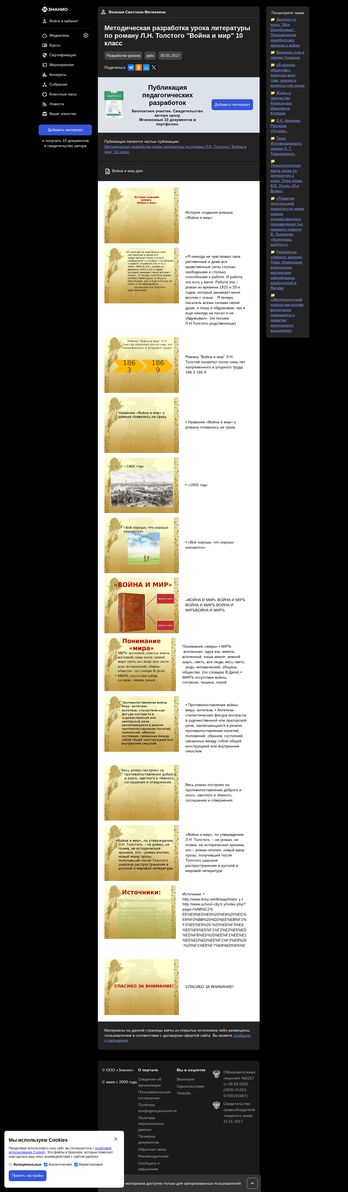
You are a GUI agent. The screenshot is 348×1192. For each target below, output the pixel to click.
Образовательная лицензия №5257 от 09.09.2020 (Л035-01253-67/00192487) (239, 1084)
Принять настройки (27, 1176)
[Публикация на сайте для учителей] (113, 105)
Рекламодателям (153, 1156)
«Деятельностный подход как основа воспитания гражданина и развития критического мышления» (287, 314)
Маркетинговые (91, 1164)
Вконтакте (185, 1079)
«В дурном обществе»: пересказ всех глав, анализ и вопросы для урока (287, 75)
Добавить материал (65, 130)
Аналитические (60, 1164)
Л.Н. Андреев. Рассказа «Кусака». (286, 126)
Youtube (184, 1093)
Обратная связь (152, 1149)
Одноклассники (190, 1086)
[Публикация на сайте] (87, 36)
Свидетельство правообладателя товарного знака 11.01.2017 (239, 1112)
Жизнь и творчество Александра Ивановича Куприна (281, 103)
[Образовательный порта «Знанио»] (53, 11)
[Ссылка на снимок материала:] (141, 215)
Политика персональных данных (151, 1124)
